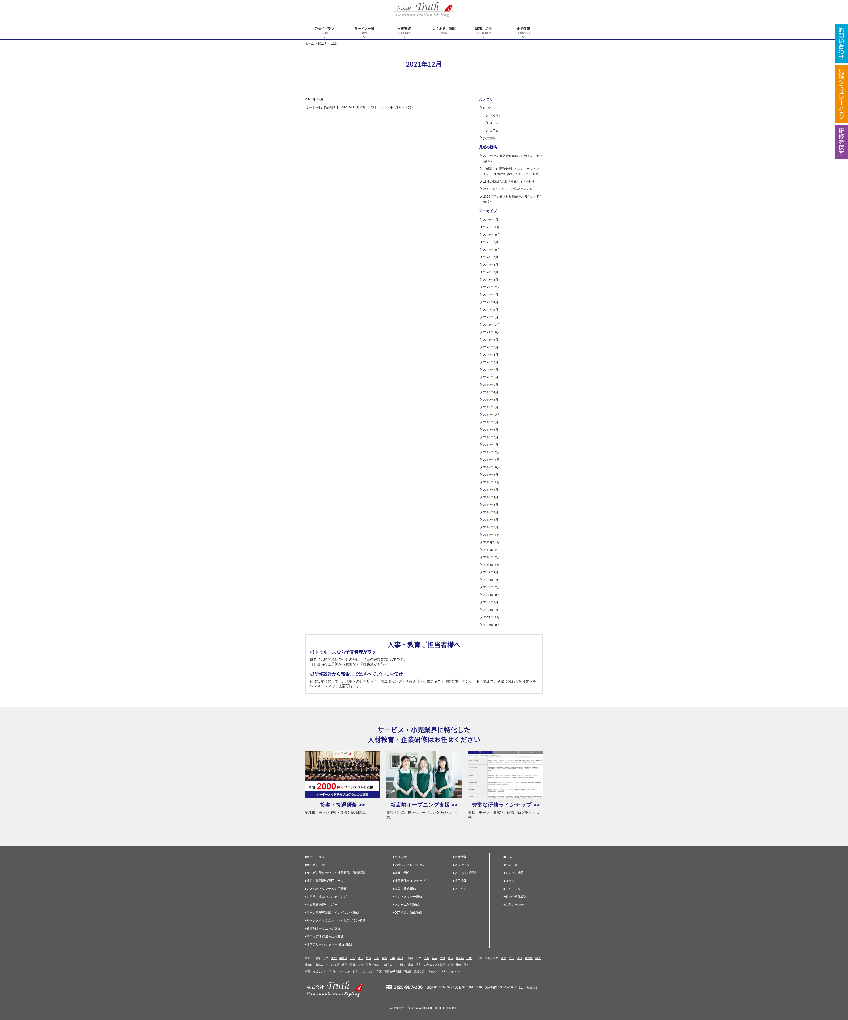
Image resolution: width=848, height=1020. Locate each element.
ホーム (309, 43)
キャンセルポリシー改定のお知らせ (508, 189)
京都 (442, 958)
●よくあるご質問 (464, 873)
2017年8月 (490, 475)
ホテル (346, 971)
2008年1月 (490, 610)
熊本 (466, 964)
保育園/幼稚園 (392, 971)
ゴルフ (431, 971)
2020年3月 (490, 362)
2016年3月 (490, 505)
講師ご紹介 (483, 31)
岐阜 (519, 958)
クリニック (367, 971)
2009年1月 (490, 580)
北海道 (335, 964)
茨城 (368, 958)
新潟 (400, 958)
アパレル (334, 971)
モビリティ (319, 971)
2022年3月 (490, 309)
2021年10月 (491, 332)
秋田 (352, 964)
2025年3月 (490, 242)
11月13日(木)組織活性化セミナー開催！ (510, 181)
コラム (494, 130)
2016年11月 (491, 482)
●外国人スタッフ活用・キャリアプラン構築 (335, 920)
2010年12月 (491, 557)
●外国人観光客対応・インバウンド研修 (332, 912)
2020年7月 (490, 347)
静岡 (538, 958)
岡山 (402, 964)
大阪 (426, 958)
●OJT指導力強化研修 (407, 912)
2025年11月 (491, 227)
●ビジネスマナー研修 (407, 896)
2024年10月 (491, 249)
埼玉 (360, 958)
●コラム (509, 880)
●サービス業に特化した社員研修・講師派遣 (335, 873)
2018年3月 (490, 430)
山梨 (392, 958)
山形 (360, 964)
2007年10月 (491, 625)
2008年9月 (490, 602)
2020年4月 (490, 354)
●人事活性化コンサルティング (326, 896)
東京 (334, 958)
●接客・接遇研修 (404, 888)
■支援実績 (400, 857)
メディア (495, 123)
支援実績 (404, 31)
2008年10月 (491, 595)
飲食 (355, 971)
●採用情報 (460, 880)
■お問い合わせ (514, 904)
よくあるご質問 (444, 31)
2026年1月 (490, 219)
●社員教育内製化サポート (323, 904)
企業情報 (523, 31)
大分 (450, 964)
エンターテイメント (450, 971)
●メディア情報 (514, 873)
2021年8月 (490, 339)
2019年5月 (490, 385)
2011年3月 (490, 550)
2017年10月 (491, 467)
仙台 (368, 964)
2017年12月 (491, 452)
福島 (376, 964)
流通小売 (419, 971)
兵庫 (434, 958)
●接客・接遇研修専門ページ (324, 880)
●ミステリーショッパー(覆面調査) (328, 944)
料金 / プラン (324, 31)
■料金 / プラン (315, 857)
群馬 (384, 958)
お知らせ (495, 115)
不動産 (407, 971)
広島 (410, 964)
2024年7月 (490, 257)
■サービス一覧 (315, 865)
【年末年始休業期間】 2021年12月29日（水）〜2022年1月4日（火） (360, 107)
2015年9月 (490, 512)
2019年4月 (490, 392)
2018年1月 (490, 445)
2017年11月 (491, 460)
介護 (379, 971)
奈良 (450, 958)
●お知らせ (511, 865)
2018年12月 (491, 415)
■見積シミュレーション (409, 865)
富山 (511, 958)
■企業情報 (460, 857)
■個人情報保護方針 (517, 896)
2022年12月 (491, 287)
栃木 (376, 958)
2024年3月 (490, 272)
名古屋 (529, 958)
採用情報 (489, 138)
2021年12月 (491, 324)
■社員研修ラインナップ (409, 880)
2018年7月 (490, 422)
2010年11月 (491, 565)
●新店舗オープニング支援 (323, 928)
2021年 (323, 43)
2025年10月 (491, 234)
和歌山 (460, 958)
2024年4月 (490, 264)
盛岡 (344, 964)
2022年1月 (490, 317)
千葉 (352, 958)
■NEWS (509, 857)
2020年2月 (490, 369)
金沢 (503, 958)
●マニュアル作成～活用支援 (324, 936)
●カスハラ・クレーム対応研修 (326, 888)
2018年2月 (490, 437)
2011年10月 (491, 542)
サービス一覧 (364, 31)
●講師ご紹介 (401, 873)
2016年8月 (490, 490)
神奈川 (343, 958)
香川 (418, 964)
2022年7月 (490, 294)
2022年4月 (490, 302)
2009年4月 (490, 572)
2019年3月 (490, 400)
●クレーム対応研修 (406, 904)
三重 (469, 958)
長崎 (458, 964)
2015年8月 (490, 520)
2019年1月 (490, 407)
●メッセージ (461, 865)
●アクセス (460, 888)
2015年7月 (490, 527)
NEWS (487, 108)
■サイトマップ (514, 888)
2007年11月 (491, 617)
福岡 (442, 964)
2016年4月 (490, 497)
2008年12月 (491, 587)
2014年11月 (491, 535)
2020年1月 (490, 377)
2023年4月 (490, 279)
